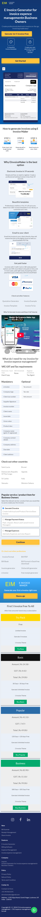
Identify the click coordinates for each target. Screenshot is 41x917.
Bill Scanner (5, 829)
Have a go (20, 596)
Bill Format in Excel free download (30, 562)
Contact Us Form (7, 889)
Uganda (24, 472)
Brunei (24, 467)
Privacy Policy (6, 874)
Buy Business (20, 808)
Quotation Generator (10, 301)
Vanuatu (4, 483)
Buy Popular (20, 755)
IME (11, 907)
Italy (23, 478)
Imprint (4, 861)
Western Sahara (27, 483)
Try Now (20, 649)
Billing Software (6, 847)
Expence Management (9, 850)
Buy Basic (20, 702)
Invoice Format (8, 557)
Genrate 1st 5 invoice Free (17, 34)
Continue (20, 542)
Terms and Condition (8, 880)
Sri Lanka (5, 478)
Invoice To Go (30, 306)
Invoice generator (8, 568)
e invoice (4, 573)
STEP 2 (20, 138)
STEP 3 (34, 138)
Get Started (20, 61)
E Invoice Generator (8, 844)
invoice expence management (11, 853)
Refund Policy (6, 877)
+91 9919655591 (7, 892)
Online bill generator (29, 568)
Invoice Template (10, 306)
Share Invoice (6, 835)
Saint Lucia (5, 467)
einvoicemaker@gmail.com (10, 894)
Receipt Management (8, 832)
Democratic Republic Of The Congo (9, 473)
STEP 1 (7, 138)
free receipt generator (29, 573)
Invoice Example (30, 301)
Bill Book (5, 561)
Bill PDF (24, 557)
